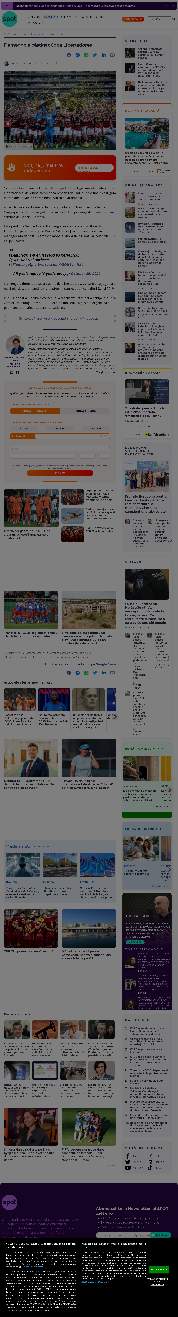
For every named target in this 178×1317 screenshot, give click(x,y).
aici (27, 1295)
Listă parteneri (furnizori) (95, 1282)
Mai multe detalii (35, 1266)
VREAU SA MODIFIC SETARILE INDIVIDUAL (157, 1281)
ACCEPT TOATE (159, 1269)
